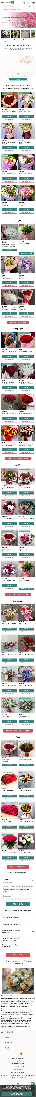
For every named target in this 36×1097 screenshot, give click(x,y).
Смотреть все (18, 904)
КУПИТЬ (9, 116)
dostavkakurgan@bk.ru (18, 1072)
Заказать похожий (26, 253)
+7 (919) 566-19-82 (18, 1066)
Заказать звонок (18, 1069)
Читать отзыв (7, 896)
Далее (18, 79)
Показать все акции (18, 323)
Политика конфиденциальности (20, 1090)
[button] (16, 27)
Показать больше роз (18, 867)
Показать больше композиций (18, 731)
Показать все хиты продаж (18, 459)
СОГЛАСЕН (17, 1094)
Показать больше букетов (18, 595)
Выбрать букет (6, 22)
